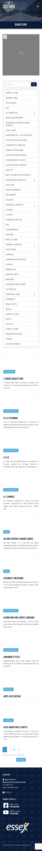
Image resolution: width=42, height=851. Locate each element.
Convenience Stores (16, 160)
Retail (6, 532)
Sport (9, 319)
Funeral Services (14, 219)
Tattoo (9, 324)
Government (12, 229)
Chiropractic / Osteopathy (19, 135)
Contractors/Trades (11, 411)
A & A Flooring (10, 418)
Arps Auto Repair (12, 696)
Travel (9, 339)
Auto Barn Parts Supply (15, 727)
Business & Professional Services (18, 124)
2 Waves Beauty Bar (13, 378)
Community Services (15, 145)
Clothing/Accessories (16, 140)
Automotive (8, 689)
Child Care (11, 130)
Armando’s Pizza (11, 657)
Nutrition (11, 289)
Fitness (9, 209)
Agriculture (12, 93)
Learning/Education (16, 259)
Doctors (10, 185)
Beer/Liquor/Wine (14, 117)
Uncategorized (13, 344)
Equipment (11, 195)
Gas (7, 224)
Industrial (11, 249)
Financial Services (14, 205)
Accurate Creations (13, 578)
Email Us (8, 792)
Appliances (11, 103)
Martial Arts (12, 274)
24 (14, 749)
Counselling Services (16, 165)
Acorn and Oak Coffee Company (18, 617)
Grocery (10, 234)
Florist (9, 214)
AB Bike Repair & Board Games (18, 538)
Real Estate (11, 304)
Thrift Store (12, 329)
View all (21, 760)
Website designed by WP (23, 845)
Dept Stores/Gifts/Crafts (18, 175)
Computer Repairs (14, 150)
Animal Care (11, 98)
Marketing (11, 269)
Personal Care (9, 372)
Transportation (14, 334)
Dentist (9, 170)
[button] (38, 6)
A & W (6, 457)
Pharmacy (10, 299)
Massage (10, 279)
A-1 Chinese (9, 496)
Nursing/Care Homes (16, 284)
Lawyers (10, 254)
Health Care (12, 239)
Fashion (9, 200)
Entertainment (13, 190)
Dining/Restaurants (11, 450)
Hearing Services (14, 244)
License (9, 264)
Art (7, 108)
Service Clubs (12, 314)
